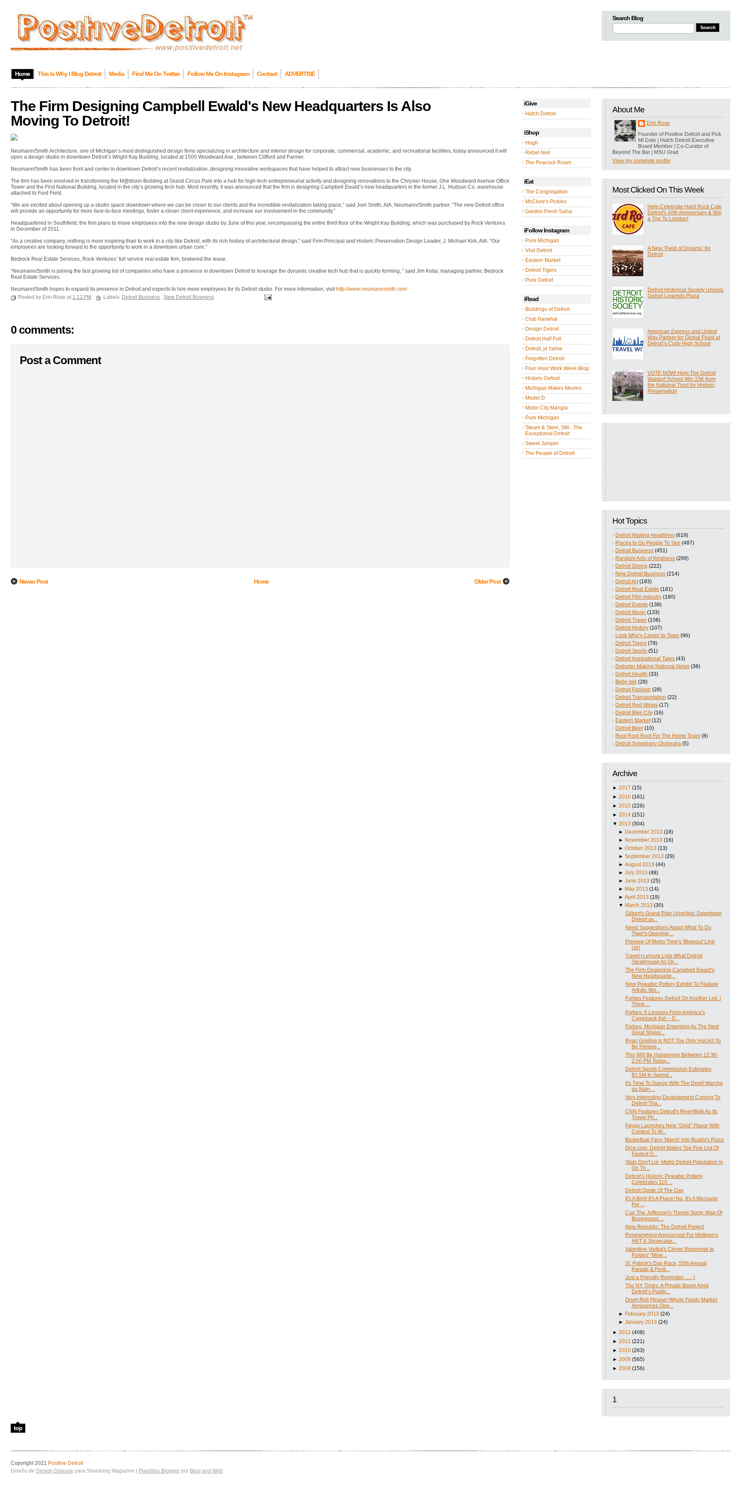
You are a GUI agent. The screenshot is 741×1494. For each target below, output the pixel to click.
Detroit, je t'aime (544, 349)
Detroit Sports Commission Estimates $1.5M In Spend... (668, 1072)
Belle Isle (626, 682)
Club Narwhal (541, 319)
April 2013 (637, 897)
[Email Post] (267, 297)
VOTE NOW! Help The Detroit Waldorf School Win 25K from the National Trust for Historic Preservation (682, 382)
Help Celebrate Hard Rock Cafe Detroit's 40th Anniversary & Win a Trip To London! (685, 213)
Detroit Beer (629, 728)
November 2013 (644, 840)
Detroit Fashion (633, 690)
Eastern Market (542, 260)
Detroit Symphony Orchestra (648, 744)
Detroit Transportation (640, 697)
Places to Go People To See (648, 543)
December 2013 (644, 832)
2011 (625, 1341)
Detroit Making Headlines (645, 535)
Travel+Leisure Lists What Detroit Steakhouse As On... (663, 959)
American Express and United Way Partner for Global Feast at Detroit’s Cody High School (684, 337)
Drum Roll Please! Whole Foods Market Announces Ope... (671, 1303)
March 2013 (639, 905)
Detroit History (631, 628)
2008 (625, 1368)
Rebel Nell (537, 153)
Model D (535, 398)
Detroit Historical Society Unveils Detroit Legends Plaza (685, 293)
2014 (625, 815)
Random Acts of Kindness (645, 558)
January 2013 (641, 1322)
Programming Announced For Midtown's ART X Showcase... (671, 1238)
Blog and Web (206, 1471)
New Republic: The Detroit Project (664, 1227)
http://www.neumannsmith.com (371, 289)
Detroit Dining (631, 566)
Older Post (487, 581)
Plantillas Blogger (159, 1471)
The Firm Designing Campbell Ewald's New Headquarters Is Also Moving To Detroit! (221, 113)
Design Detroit (542, 329)
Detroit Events (631, 605)
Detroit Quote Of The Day (654, 1190)
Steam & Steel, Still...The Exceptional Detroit (553, 431)
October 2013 (641, 848)
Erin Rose (658, 123)
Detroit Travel (631, 620)
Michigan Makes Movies (553, 388)
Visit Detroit (538, 250)
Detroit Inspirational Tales (645, 659)
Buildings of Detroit (547, 309)
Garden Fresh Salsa (548, 211)
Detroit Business (634, 551)
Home (261, 581)
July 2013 (636, 873)
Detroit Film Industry (638, 597)
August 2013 (639, 864)
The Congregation (546, 192)
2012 (625, 1332)
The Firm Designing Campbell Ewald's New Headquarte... (669, 973)
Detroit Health (631, 674)
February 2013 (642, 1314)
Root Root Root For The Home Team (657, 736)
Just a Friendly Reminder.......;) (660, 1277)
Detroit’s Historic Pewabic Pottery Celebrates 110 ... (663, 1179)
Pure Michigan (542, 241)
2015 (625, 806)
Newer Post (33, 581)
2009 (625, 1359)
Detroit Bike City (634, 713)
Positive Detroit (65, 1463)
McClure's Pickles (545, 202)
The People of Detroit (550, 453)
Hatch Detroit (540, 114)
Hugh (531, 143)
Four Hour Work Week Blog (557, 368)
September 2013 (644, 856)
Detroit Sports (631, 651)
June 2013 (637, 881)
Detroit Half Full (543, 339)
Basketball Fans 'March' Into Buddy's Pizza (674, 1140)
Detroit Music (630, 612)
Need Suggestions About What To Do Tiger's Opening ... (668, 931)
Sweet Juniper (542, 443)
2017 (625, 788)
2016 (625, 797)
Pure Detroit (539, 280)
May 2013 (636, 889)
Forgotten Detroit (544, 358)
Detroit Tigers (541, 270)
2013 (625, 824)
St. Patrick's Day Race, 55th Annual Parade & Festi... (666, 1266)
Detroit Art (626, 581)
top (18, 1428)
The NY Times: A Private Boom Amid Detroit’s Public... (667, 1289)
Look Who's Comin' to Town (647, 636)
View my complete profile (641, 161)
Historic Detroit (542, 378)
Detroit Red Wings (636, 705)
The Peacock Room (548, 163)
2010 (625, 1350)
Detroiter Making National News (652, 666)
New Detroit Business (640, 574)
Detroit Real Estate (637, 589)
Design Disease (54, 1471)
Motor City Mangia (546, 408)
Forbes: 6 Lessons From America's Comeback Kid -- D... (665, 1015)
